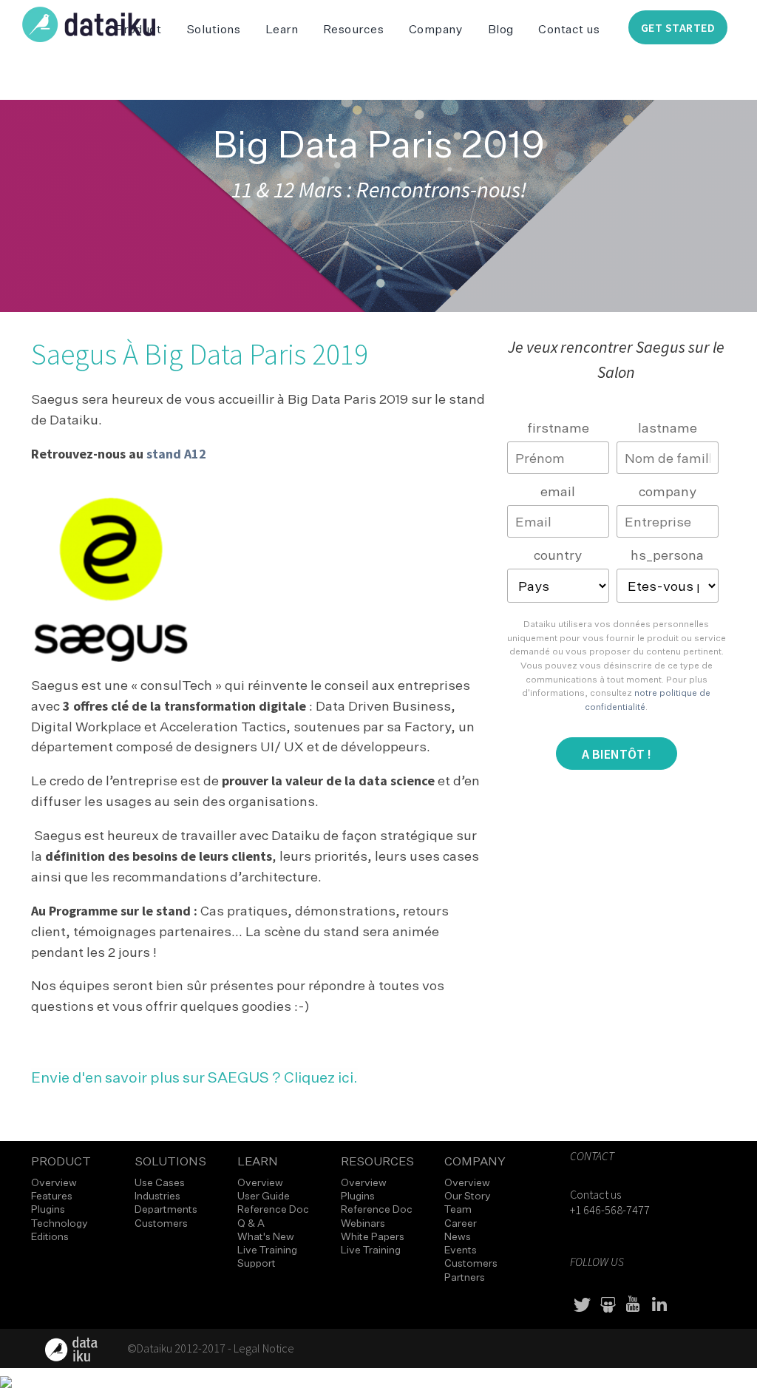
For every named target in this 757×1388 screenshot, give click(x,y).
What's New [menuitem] (265, 1236)
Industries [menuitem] (157, 1195)
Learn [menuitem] (282, 28)
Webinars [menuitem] (363, 1222)
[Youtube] (633, 1304)
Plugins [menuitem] (48, 1208)
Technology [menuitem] (59, 1222)
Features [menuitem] (51, 1195)
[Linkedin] (659, 1304)
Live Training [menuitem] (267, 1249)
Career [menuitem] (460, 1222)
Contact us (595, 1194)
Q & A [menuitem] (251, 1222)
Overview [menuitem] (54, 1182)
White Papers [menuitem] (372, 1236)
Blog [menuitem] (501, 28)
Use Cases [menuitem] (160, 1182)
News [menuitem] (457, 1236)
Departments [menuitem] (166, 1208)
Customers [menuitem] (161, 1222)
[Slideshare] (607, 1304)
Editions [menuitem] (50, 1236)
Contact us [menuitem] (569, 28)
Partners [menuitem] (464, 1276)
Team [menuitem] (458, 1208)
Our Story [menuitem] (467, 1195)
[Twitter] (582, 1304)
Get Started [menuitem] (678, 27)
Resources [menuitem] (353, 28)
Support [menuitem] (256, 1262)
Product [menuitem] (61, 1160)
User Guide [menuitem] (263, 1195)
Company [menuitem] (436, 28)
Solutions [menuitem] (213, 28)
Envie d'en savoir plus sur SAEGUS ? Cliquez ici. (194, 1077)
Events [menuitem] (460, 1249)
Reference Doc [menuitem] (273, 1208)
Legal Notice (264, 1348)
